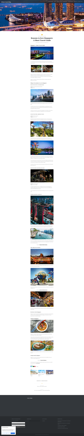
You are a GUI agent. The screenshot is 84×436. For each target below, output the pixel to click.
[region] (8, 430)
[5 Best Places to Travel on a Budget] (34, 372)
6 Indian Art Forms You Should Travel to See (63, 428)
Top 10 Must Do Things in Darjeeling (62, 425)
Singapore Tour (39, 380)
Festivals (61, 1)
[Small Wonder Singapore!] (49, 372)
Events (58, 1)
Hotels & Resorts (70, 1)
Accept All (13, 433)
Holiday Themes (50, 1)
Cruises (55, 1)
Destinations (65, 1)
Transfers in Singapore (43, 360)
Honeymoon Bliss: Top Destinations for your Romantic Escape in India (64, 421)
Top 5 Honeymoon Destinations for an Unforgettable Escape (64, 423)
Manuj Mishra (40, 42)
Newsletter (75, 1)
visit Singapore (38, 363)
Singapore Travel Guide (44, 380)
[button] (36, 69)
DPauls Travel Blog (6, 2)
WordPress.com (47, 434)
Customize (4, 433)
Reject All (8, 433)
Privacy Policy (80, 1)
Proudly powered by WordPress (38, 434)
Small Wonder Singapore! (48, 374)
